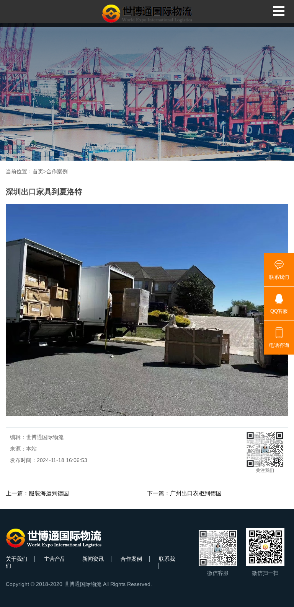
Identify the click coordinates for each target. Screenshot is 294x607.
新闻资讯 (93, 559)
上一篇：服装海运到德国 (37, 493)
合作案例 (57, 171)
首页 (38, 171)
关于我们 (16, 559)
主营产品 (54, 559)
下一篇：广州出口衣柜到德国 (184, 493)
